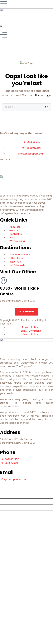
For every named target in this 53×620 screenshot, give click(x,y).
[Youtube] (11, 170)
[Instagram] (27, 170)
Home (4, 495)
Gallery (5, 537)
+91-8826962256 (9, 459)
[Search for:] (26, 107)
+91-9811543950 (9, 463)
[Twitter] (19, 170)
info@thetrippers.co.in (13, 479)
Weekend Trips (10, 519)
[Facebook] (3, 170)
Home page (43, 95)
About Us (6, 501)
